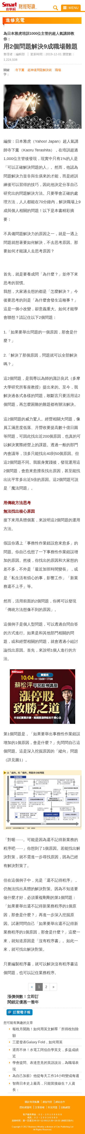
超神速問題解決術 (39, 70)
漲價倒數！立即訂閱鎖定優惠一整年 (23, 999)
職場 (58, 70)
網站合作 (60, 1102)
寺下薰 (19, 70)
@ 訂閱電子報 (19, 1012)
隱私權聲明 (26, 1107)
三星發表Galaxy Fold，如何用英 (37, 1042)
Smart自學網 (10, 6)
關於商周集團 (32, 1102)
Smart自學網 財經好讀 (28, 6)
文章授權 (39, 1107)
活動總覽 (65, 1107)
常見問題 (52, 1107)
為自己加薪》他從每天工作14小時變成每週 (45, 1076)
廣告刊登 (47, 1102)
